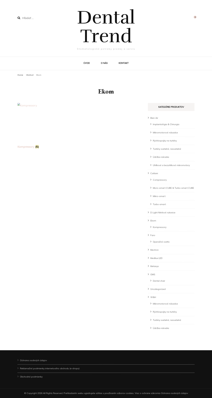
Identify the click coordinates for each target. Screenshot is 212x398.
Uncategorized (158, 289)
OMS (152, 274)
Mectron (154, 249)
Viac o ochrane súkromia (147, 393)
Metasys (154, 266)
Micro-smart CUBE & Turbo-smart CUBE (173, 188)
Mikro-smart (159, 196)
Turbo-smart (159, 204)
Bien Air (154, 118)
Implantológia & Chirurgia (166, 124)
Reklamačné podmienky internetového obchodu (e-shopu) (49, 368)
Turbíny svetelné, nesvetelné (167, 148)
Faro (152, 235)
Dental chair (159, 280)
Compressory (160, 179)
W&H (153, 297)
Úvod (86, 63)
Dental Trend (106, 27)
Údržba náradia (161, 157)
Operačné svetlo (161, 241)
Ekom (153, 220)
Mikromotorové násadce (165, 132)
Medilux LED (156, 258)
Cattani (154, 173)
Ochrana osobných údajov (33, 360)
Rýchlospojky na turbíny (165, 140)
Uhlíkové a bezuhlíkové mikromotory (171, 165)
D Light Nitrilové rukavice (162, 212)
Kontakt (124, 63)
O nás (104, 63)
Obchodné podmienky (31, 376)
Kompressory (159, 227)
